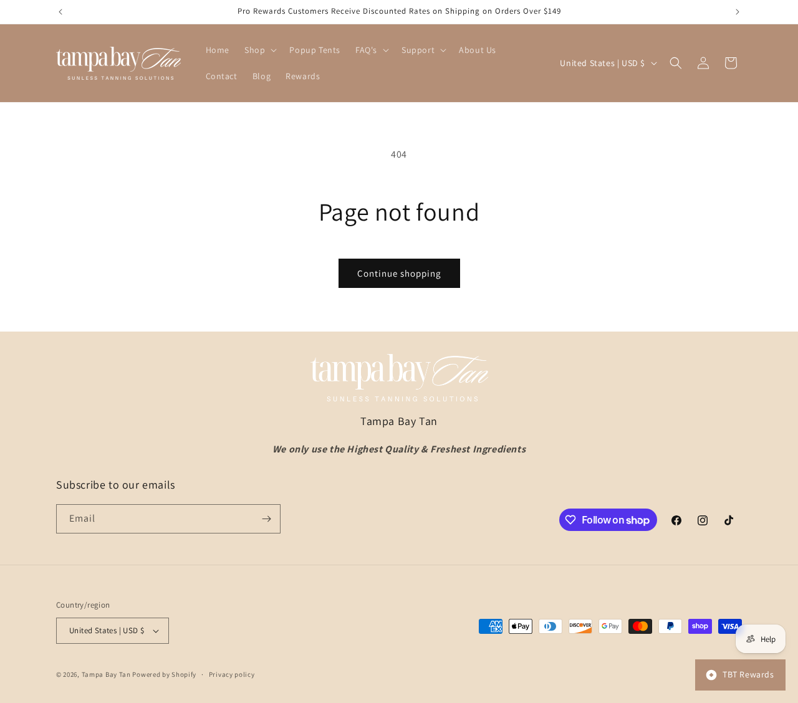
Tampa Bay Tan (106, 674)
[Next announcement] (737, 12)
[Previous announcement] (60, 12)
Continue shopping (399, 273)
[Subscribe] (266, 518)
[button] (259, 50)
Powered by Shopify (164, 674)
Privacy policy (232, 674)
